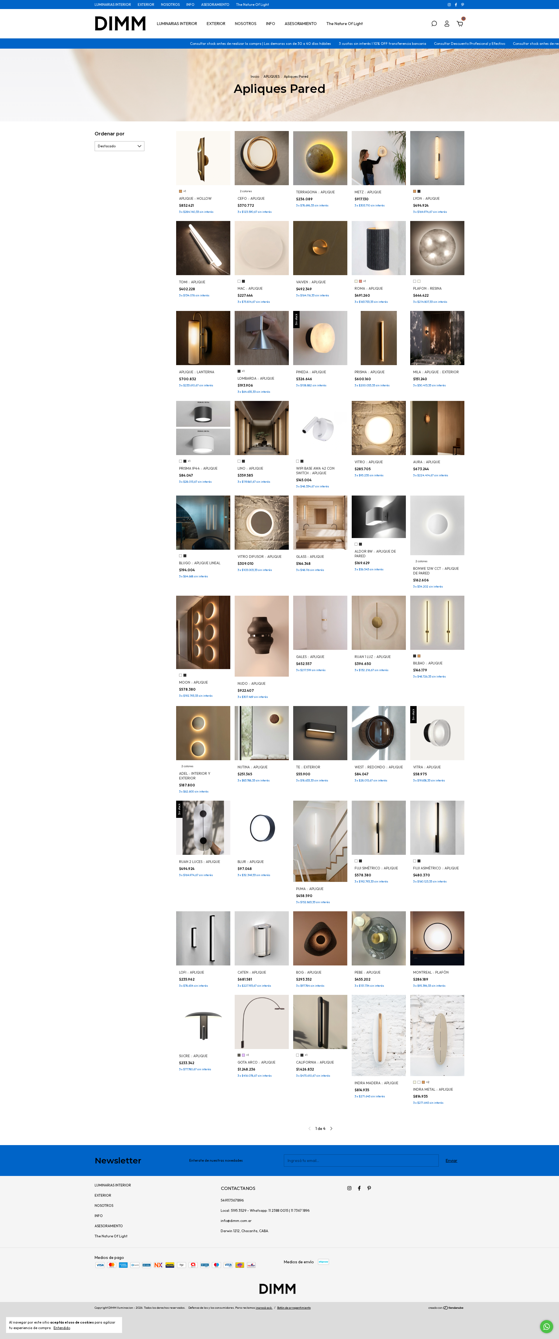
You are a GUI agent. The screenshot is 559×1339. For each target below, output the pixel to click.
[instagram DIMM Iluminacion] (449, 4)
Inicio (255, 76)
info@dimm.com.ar (236, 1220)
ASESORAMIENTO (215, 4)
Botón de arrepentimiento (294, 1308)
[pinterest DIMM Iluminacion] (462, 4)
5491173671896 (232, 1200)
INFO (190, 4)
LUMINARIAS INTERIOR (113, 4)
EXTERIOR (146, 4)
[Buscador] (434, 24)
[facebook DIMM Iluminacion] (456, 4)
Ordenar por (110, 134)
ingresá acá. (264, 1308)
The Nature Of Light (252, 4)
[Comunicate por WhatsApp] (546, 1326)
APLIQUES (271, 76)
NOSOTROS (170, 4)
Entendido (62, 1328)
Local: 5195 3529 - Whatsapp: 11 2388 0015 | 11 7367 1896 (265, 1210)
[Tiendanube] (446, 1308)
